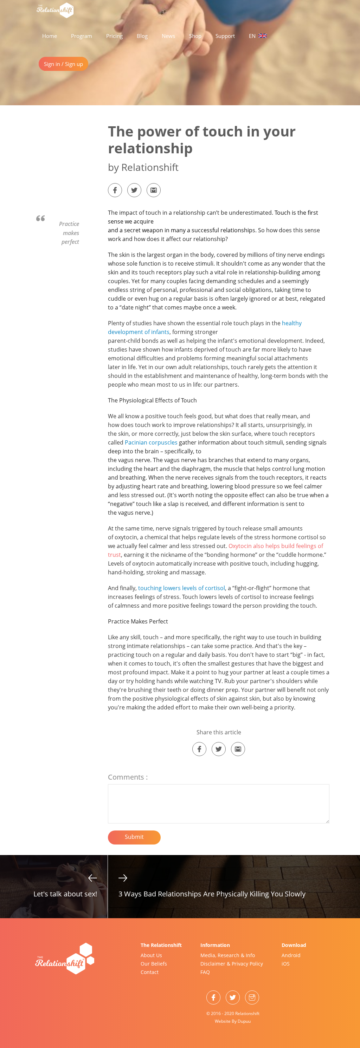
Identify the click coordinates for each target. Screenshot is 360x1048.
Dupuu (244, 1021)
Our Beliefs (154, 963)
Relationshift (247, 1013)
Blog (142, 35)
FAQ (205, 972)
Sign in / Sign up (63, 63)
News (168, 35)
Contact (150, 972)
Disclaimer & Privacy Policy (231, 963)
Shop (195, 35)
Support (225, 35)
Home (49, 35)
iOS (286, 963)
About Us (151, 955)
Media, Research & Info (227, 955)
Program (81, 35)
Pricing (114, 35)
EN (253, 35)
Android (291, 955)
